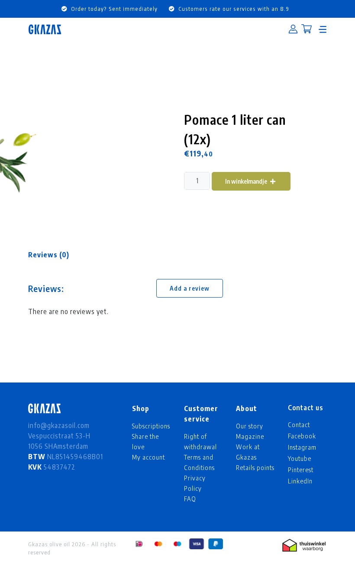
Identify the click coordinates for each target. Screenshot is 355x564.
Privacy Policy (195, 483)
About (246, 408)
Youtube (299, 458)
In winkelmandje (246, 181)
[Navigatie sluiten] (322, 29)
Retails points (255, 467)
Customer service (201, 413)
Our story (249, 426)
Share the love (145, 441)
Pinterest (300, 469)
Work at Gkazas (248, 452)
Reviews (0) (48, 254)
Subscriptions (151, 426)
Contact (299, 424)
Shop (140, 408)
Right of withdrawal (200, 441)
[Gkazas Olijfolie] (45, 29)
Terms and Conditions (199, 462)
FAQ (190, 498)
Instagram (302, 447)
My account (148, 457)
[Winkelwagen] (306, 30)
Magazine (250, 436)
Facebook (302, 436)
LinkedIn (300, 481)
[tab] (48, 254)
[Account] (293, 29)
